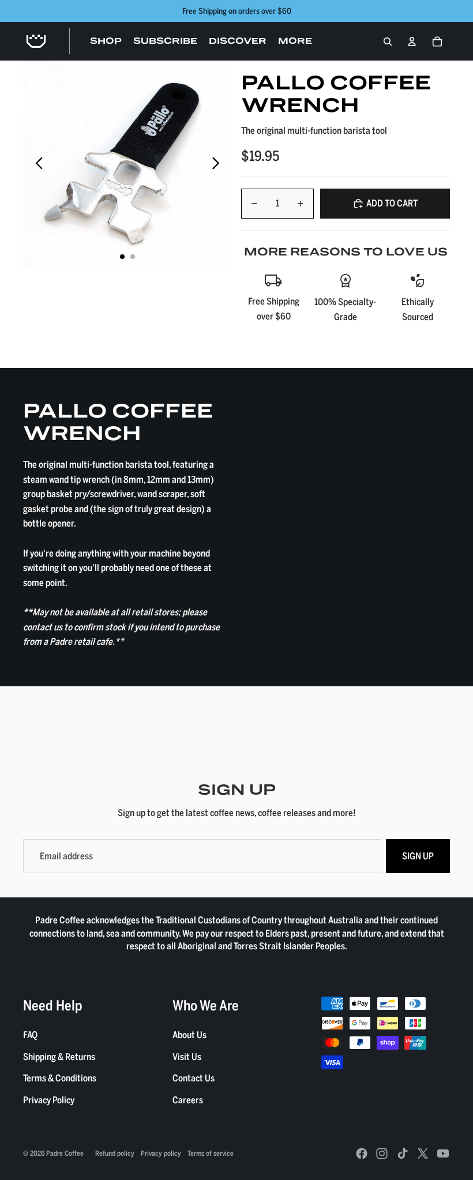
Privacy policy (161, 1153)
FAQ (30, 1034)
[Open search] (387, 41)
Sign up (418, 856)
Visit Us (186, 1056)
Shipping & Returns (59, 1056)
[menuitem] (295, 41)
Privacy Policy (48, 1099)
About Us (189, 1034)
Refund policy (114, 1153)
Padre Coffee (65, 1153)
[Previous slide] (36, 165)
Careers (187, 1099)
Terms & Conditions (59, 1078)
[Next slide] (219, 165)
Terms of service (210, 1153)
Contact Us (193, 1078)
